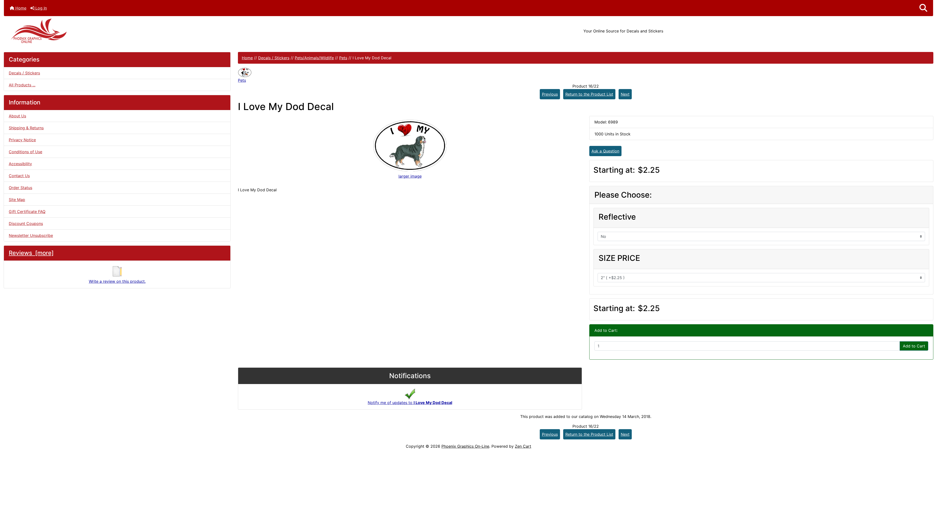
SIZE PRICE (619, 258)
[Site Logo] (159, 31)
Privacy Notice (22, 139)
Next (625, 94)
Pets (343, 57)
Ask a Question (605, 151)
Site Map (17, 199)
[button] (923, 8)
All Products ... (22, 84)
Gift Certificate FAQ (27, 211)
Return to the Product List (589, 94)
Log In (40, 8)
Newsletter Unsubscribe (31, 235)
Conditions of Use (25, 151)
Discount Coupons (26, 223)
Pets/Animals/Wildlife (314, 57)
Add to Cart (914, 346)
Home (20, 8)
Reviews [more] (31, 252)
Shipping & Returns (26, 127)
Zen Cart (523, 446)
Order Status (20, 187)
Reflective (617, 217)
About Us (17, 115)
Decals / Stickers (273, 57)
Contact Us (19, 175)
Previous (550, 94)
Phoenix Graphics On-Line (465, 446)
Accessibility (20, 163)
